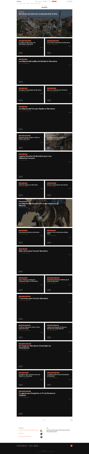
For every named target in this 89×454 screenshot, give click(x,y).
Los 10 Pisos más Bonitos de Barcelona (58, 42)
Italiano (47, 451)
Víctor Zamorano (22, 110)
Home (18, 3)
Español (42, 451)
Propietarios (39, 3)
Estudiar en (28, 3)
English (52, 451)
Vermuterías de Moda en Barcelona (29, 232)
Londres (55, 431)
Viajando (21, 3)
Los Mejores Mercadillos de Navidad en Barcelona (38, 61)
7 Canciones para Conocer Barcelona (33, 298)
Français (45, 451)
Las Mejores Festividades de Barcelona (30, 90)
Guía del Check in (21, 433)
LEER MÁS (21, 34)
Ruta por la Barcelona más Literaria (57, 185)
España (22, 59)
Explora (54, 1)
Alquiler (32, 3)
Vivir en (24, 3)
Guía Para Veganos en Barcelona (28, 185)
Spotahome (21, 91)
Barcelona (25, 59)
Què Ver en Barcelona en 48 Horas (57, 90)
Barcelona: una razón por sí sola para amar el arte (38, 14)
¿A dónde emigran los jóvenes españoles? (25, 436)
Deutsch (40, 451)
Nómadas (23, 135)
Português (49, 451)
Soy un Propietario (69, 1)
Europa (48, 431)
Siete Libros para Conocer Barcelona (33, 251)
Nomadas (35, 3)
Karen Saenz (49, 44)
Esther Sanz (49, 186)
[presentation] (21, 3)
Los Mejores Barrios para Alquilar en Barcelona (37, 109)
